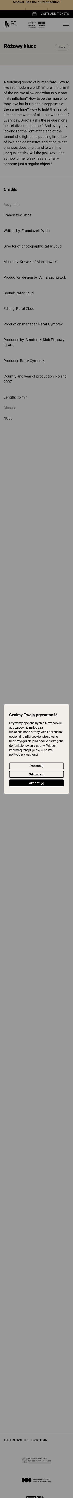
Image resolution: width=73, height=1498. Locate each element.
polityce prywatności (23, 754)
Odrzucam (36, 774)
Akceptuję (36, 783)
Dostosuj (36, 766)
